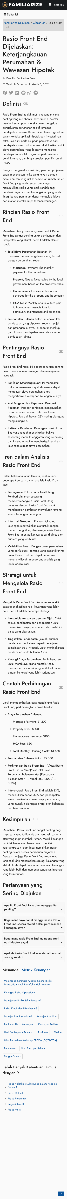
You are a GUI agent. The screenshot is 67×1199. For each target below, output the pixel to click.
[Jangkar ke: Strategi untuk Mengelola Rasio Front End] (61, 583)
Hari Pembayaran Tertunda (18, 1032)
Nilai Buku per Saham (33, 1048)
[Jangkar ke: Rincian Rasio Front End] (61, 216)
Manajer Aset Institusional (18, 1016)
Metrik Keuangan (36, 970)
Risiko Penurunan (17, 1098)
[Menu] (50, 5)
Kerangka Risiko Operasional (19, 992)
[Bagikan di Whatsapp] (30, 92)
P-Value (57, 1032)
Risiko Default (15, 1093)
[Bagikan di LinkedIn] (18, 92)
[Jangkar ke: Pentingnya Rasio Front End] (61, 351)
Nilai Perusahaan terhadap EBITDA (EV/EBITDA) (30, 1040)
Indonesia (58, 4)
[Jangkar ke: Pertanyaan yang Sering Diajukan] (61, 889)
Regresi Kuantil (16, 1104)
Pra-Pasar (43, 1032)
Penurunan (9, 1048)
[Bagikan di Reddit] (24, 92)
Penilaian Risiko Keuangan (18, 1024)
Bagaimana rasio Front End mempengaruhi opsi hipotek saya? (31, 940)
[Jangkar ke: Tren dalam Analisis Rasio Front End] (61, 460)
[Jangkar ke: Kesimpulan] (35, 819)
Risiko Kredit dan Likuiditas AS (20, 1008)
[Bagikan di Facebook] (6, 92)
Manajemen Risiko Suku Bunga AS (22, 1000)
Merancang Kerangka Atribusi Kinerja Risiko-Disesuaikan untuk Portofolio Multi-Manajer (28, 982)
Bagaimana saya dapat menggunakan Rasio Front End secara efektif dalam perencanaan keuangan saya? (32, 924)
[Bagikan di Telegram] (37, 92)
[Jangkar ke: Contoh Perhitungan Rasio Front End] (61, 687)
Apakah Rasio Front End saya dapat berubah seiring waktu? (32, 955)
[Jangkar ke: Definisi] (25, 103)
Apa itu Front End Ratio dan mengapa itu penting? (30, 907)
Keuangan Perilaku (48, 1024)
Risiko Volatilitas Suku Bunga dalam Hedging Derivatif (32, 1085)
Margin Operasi (12, 1056)
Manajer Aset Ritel (47, 1016)
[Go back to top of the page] (61, 1194)
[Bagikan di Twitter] (12, 92)
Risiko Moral (14, 1109)
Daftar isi (12, 14)
